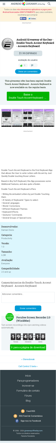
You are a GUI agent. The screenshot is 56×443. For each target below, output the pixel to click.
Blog (28, 400)
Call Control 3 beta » (28, 366)
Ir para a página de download (28, 347)
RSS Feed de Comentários (31, 416)
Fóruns (28, 395)
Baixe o (29, 96)
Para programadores (28, 380)
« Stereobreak (28, 359)
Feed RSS (31, 411)
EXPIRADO (28, 53)
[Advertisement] (28, 30)
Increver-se (28, 385)
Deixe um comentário (28, 71)
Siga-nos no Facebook (31, 421)
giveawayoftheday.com (33, 431)
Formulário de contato (28, 390)
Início (28, 375)
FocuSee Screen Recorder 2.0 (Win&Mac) (33, 319)
